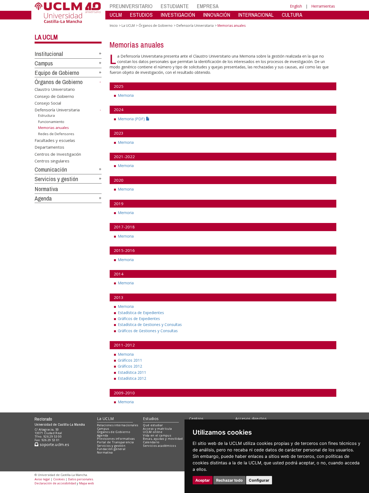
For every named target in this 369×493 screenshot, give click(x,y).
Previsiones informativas (116, 439)
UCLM (116, 14)
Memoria (126, 95)
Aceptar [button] (202, 480)
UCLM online (152, 432)
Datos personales (80, 479)
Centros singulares (52, 161)
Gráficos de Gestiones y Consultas (148, 330)
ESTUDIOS (141, 14)
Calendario (151, 442)
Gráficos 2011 (130, 360)
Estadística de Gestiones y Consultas (150, 324)
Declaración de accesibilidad (55, 483)
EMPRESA (208, 6)
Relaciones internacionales (117, 425)
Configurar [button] (259, 480)
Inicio (114, 25)
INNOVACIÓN (216, 14)
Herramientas (323, 6)
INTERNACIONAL (256, 14)
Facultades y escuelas (55, 140)
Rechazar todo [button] (229, 480)
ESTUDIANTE (175, 6)
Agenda (43, 198)
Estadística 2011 (132, 372)
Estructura (46, 115)
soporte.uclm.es (53, 444)
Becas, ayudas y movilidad (163, 439)
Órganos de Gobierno (59, 82)
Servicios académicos (159, 446)
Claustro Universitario (55, 89)
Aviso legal (42, 479)
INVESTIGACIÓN (178, 14)
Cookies (59, 479)
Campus (44, 63)
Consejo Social (48, 103)
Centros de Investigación (58, 153)
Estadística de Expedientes (141, 312)
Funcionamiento (51, 121)
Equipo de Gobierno (57, 73)
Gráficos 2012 (130, 366)
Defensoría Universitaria (57, 109)
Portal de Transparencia (115, 442)
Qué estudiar (153, 425)
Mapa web (86, 483)
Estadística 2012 (132, 378)
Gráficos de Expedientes (139, 318)
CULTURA (292, 14)
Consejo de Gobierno (54, 96)
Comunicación (51, 169)
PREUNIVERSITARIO (131, 6)
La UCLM (46, 37)
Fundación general (111, 449)
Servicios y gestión (56, 179)
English (296, 6)
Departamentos (49, 147)
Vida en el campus (157, 435)
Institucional (49, 54)
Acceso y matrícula (157, 429)
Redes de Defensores (56, 133)
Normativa (46, 189)
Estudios (151, 418)
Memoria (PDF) (132, 118)
